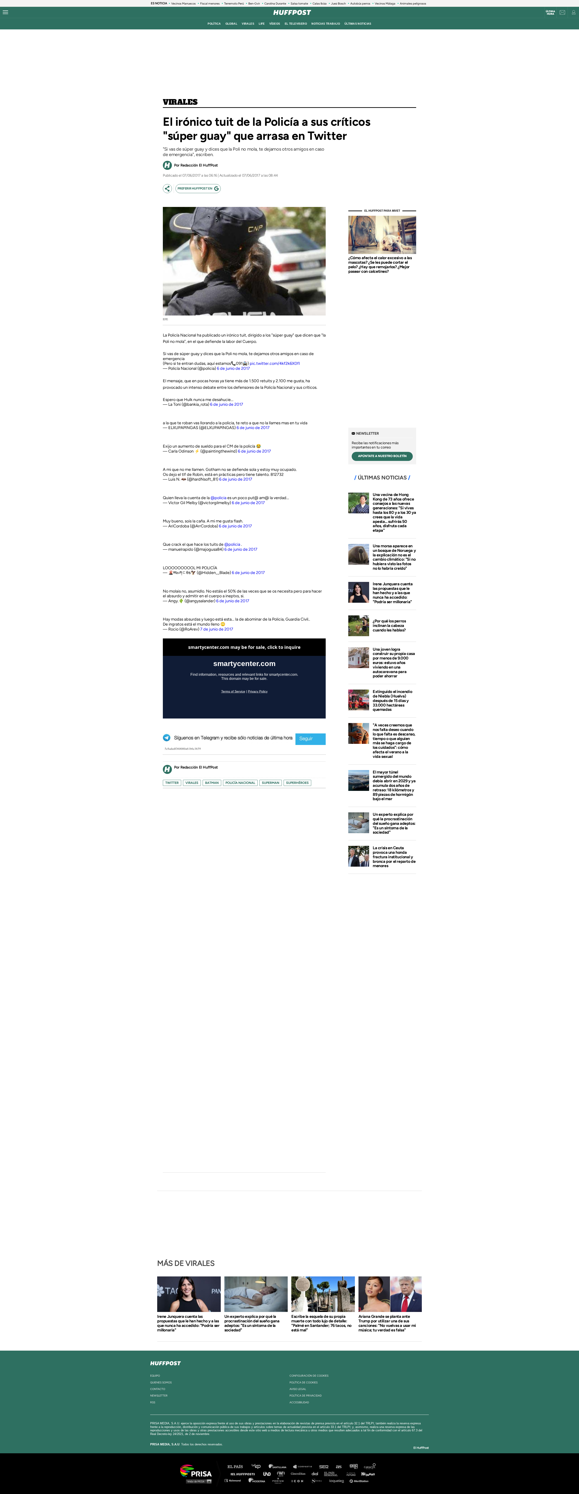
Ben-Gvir (254, 3)
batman (212, 783)
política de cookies (304, 1382)
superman (270, 783)
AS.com (338, 1467)
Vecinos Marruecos (183, 3)
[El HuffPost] (292, 12)
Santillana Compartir (304, 1467)
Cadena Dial (316, 1473)
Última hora (550, 12)
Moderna (257, 1480)
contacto (157, 1389)
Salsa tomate (299, 3)
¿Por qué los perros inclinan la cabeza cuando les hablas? (389, 626)
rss (152, 1402)
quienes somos (161, 1382)
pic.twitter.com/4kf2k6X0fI (275, 363)
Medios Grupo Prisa (197, 1481)
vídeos (274, 23)
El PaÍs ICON (299, 1480)
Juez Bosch (338, 3)
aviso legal (298, 1389)
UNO (269, 1473)
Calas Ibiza (320, 3)
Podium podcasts (280, 1480)
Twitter (172, 783)
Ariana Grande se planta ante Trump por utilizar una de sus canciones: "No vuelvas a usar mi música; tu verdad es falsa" (387, 1323)
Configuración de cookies (309, 1375)
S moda (317, 1480)
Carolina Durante (275, 3)
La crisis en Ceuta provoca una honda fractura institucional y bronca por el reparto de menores (394, 856)
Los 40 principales (259, 1467)
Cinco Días (299, 1473)
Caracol (370, 1467)
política (214, 23)
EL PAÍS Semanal (333, 1473)
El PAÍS (238, 1467)
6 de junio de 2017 (233, 368)
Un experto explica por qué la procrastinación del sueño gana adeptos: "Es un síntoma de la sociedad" (394, 823)
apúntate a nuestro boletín (382, 456)
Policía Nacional (240, 783)
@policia (218, 497)
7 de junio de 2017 (216, 629)
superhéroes (297, 783)
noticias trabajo (325, 23)
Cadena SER (324, 1467)
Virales (180, 102)
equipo (155, 1375)
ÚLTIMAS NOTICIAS (357, 23)
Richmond (235, 1480)
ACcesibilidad (299, 1402)
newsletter (159, 1395)
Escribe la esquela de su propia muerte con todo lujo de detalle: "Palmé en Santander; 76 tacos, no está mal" (321, 1323)
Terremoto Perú (234, 3)
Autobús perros (360, 3)
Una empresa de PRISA (197, 1470)
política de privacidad (306, 1395)
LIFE (262, 23)
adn (353, 1467)
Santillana (280, 1467)
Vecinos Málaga (385, 3)
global (231, 23)
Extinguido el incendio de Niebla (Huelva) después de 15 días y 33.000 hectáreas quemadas (392, 700)
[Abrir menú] (5, 12)
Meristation (359, 1480)
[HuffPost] (165, 1362)
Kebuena (366, 1473)
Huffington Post (244, 1473)
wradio (282, 1473)
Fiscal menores (210, 3)
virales (248, 23)
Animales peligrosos (413, 3)
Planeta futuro (349, 1473)
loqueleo (338, 1480)
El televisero (296, 23)
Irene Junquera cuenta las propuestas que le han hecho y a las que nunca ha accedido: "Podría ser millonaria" (393, 592)
